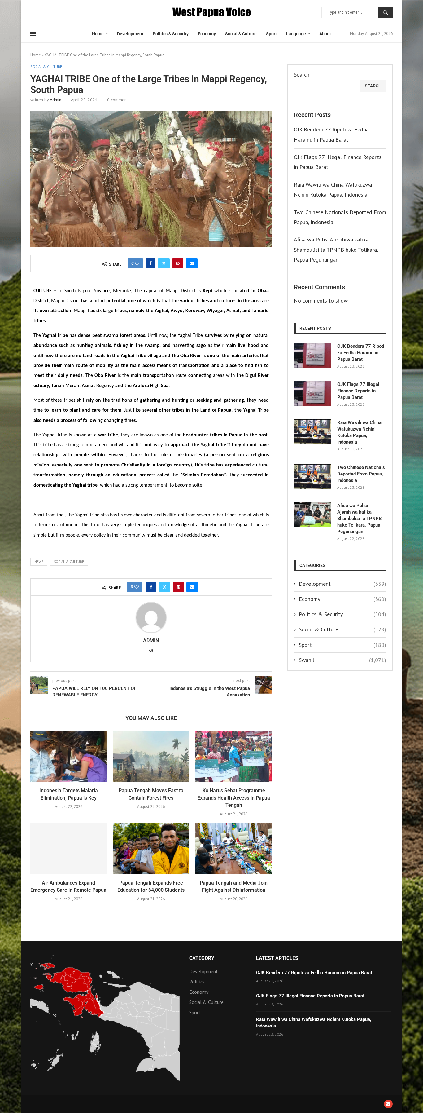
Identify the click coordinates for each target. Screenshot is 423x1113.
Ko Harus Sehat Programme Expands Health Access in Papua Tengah (233, 798)
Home (98, 33)
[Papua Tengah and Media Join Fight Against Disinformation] (233, 848)
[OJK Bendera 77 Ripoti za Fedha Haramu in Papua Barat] (312, 355)
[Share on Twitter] (164, 263)
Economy (207, 33)
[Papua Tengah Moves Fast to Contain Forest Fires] (151, 756)
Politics (197, 981)
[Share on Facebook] (150, 263)
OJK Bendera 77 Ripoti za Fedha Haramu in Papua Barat (360, 352)
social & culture (69, 561)
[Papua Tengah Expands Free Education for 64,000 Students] (151, 848)
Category (201, 958)
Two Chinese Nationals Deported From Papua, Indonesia (361, 474)
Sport (271, 33)
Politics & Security (171, 33)
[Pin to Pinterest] (177, 263)
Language (296, 33)
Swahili (342, 660)
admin (55, 100)
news (38, 561)
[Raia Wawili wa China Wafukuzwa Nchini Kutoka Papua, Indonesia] (312, 431)
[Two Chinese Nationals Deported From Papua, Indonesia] (312, 476)
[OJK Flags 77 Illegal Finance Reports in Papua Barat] (312, 393)
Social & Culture (241, 33)
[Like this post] (137, 263)
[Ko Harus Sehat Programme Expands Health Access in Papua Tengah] (233, 756)
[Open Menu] (33, 34)
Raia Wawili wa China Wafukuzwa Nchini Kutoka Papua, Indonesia (359, 432)
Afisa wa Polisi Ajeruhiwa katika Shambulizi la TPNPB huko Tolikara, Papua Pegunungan (336, 249)
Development (130, 33)
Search (385, 12)
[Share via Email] (192, 263)
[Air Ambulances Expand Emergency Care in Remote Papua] (68, 848)
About (325, 33)
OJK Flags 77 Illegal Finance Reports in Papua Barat (358, 391)
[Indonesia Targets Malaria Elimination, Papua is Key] (68, 756)
